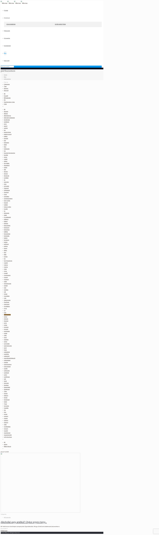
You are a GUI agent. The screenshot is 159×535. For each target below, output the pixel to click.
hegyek (6, 202)
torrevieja (6, 406)
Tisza (5, 404)
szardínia (6, 354)
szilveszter (7, 370)
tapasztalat (7, 387)
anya (5, 124)
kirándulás (6, 236)
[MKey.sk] (14, 3)
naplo (5, 281)
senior (5, 341)
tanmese (6, 383)
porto (5, 323)
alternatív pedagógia (9, 117)
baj (5, 130)
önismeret (6, 304)
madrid (6, 263)
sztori (5, 375)
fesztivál (6, 192)
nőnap (5, 294)
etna (5, 184)
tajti (5, 379)
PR (4, 100)
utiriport (6, 420)
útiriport (6, 422)
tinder (5, 401)
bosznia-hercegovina (9, 153)
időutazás (6, 213)
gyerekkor (6, 196)
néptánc (6, 290)
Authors (6, 88)
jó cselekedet (7, 217)
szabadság (7, 352)
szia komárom (8, 364)
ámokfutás (7, 120)
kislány (6, 238)
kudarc (6, 242)
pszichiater (7, 331)
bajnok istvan (7, 132)
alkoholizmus (7, 115)
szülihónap (7, 377)
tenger (5, 397)
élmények (6, 175)
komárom (6, 240)
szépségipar (7, 360)
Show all (6, 90)
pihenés (6, 319)
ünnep (5, 414)
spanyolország (8, 345)
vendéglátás (7, 426)
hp (4, 211)
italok (5, 215)
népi (5, 287)
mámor (6, 265)
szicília (5, 368)
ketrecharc (7, 229)
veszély (6, 430)
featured (6, 188)
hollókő (6, 205)
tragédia (6, 408)
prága (5, 325)
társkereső (7, 389)
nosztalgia (6, 296)
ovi (4, 310)
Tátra (5, 391)
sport (5, 348)
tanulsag (6, 385)
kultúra (6, 246)
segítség (6, 339)
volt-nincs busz (8, 437)
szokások (6, 372)
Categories (7, 84)
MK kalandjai (7, 98)
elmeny (6, 173)
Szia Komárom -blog (9, 102)
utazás (6, 418)
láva (5, 252)
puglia (5, 333)
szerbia (6, 362)
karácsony (6, 227)
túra (5, 412)
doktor (5, 161)
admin (5, 444)
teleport (6, 395)
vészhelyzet (7, 433)
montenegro (7, 275)
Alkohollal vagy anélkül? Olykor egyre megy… (24, 522)
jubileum (6, 219)
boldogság (6, 149)
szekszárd (6, 356)
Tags (5, 86)
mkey (5, 269)
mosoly (6, 277)
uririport (6, 416)
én (4, 180)
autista (6, 128)
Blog (5, 77)
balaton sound (7, 134)
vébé (5, 424)
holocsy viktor (7, 207)
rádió (5, 335)
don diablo (6, 163)
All (4, 93)
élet (5, 169)
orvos (5, 308)
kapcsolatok (7, 225)
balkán (5, 136)
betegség (6, 142)
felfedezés (7, 190)
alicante (6, 111)
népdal (6, 285)
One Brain (6, 302)
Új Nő (5, 104)
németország (7, 283)
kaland (5, 221)
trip (5, 410)
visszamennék (8, 435)
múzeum (6, 279)
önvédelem (7, 306)
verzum (6, 428)
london (6, 256)
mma (5, 271)
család (5, 159)
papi (5, 312)
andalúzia (6, 122)
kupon (5, 248)
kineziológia (7, 234)
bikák (5, 144)
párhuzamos (7, 79)
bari (5, 140)
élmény (6, 171)
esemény (6, 182)
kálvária (6, 223)
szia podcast (7, 366)
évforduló (6, 186)
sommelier (7, 343)
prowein (6, 329)
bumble (6, 155)
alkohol (6, 113)
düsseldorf (7, 165)
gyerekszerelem (8, 198)
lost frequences (8, 260)
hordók (6, 209)
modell (6, 273)
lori (5, 258)
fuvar (5, 194)
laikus (5, 250)
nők (5, 292)
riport (5, 337)
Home (5, 75)
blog (5, 146)
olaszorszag (7, 300)
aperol (5, 126)
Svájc (5, 350)
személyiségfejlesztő (9, 358)
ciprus (5, 157)
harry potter (7, 200)
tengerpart (7, 399)
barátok (6, 138)
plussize (6, 321)
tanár (5, 381)
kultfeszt (6, 244)
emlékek (6, 178)
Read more (4, 530)
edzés (5, 167)
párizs (5, 316)
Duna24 (6, 96)
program (6, 327)
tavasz (6, 393)
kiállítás (6, 231)
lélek (5, 254)
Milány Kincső (7, 446)
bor (5, 151)
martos (6, 267)
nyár (5, 298)
